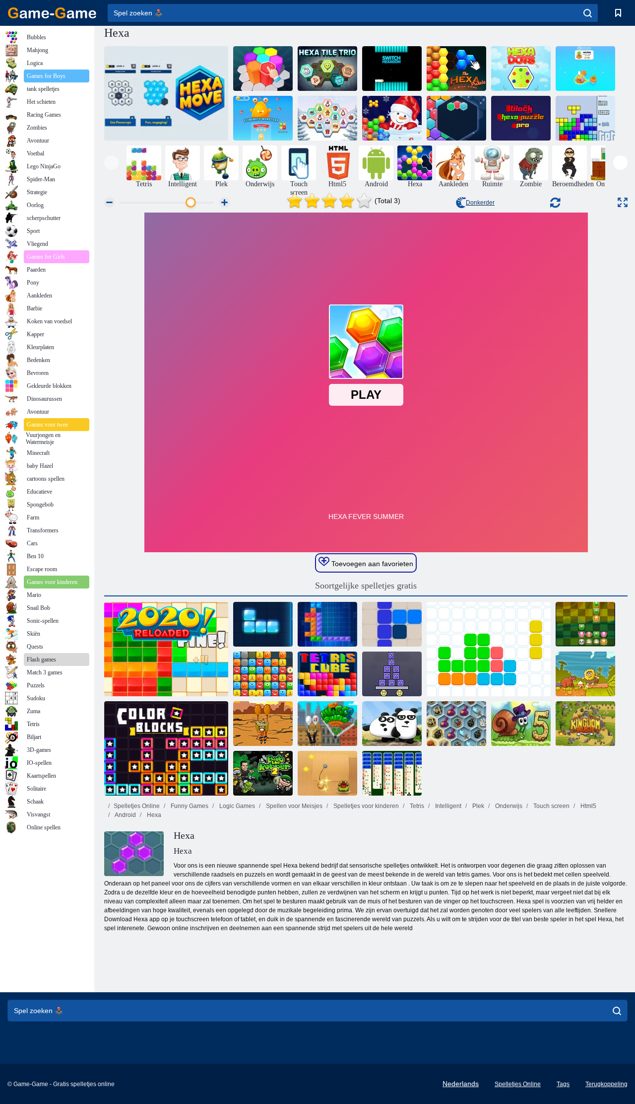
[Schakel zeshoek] (392, 68)
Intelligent (447, 806)
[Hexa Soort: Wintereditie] (392, 118)
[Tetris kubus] (327, 674)
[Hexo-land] (585, 68)
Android (125, 814)
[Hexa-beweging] (166, 93)
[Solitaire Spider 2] (392, 773)
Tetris (416, 806)
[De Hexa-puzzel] (456, 68)
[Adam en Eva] (585, 674)
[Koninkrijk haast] (585, 723)
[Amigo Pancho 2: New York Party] (327, 723)
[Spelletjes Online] (52, 12)
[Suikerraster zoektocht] (456, 118)
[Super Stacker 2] (392, 674)
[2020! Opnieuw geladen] (166, 649)
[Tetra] (263, 624)
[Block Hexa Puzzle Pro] (521, 118)
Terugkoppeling (606, 1084)
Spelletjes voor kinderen (365, 806)
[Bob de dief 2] (263, 773)
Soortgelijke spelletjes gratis (366, 585)
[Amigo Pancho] (263, 723)
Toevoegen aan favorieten (371, 564)
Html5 (587, 806)
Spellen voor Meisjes (293, 806)
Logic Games (236, 806)
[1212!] (392, 624)
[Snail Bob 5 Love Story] (521, 723)
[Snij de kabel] (327, 773)
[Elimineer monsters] (263, 118)
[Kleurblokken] (166, 748)
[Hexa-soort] (263, 68)
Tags (563, 1084)
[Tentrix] (327, 624)
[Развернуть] (623, 202)
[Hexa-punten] (521, 68)
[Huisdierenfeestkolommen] (585, 624)
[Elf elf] (489, 649)
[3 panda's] (392, 723)
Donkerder (480, 202)
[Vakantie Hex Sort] (327, 118)
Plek (477, 806)
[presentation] (111, 162)
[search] (587, 12)
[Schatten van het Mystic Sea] (456, 723)
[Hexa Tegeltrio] (327, 68)
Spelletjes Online (137, 806)
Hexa (153, 814)
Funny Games (188, 806)
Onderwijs (508, 806)
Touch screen (551, 806)
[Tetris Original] (585, 118)
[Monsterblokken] (263, 674)
